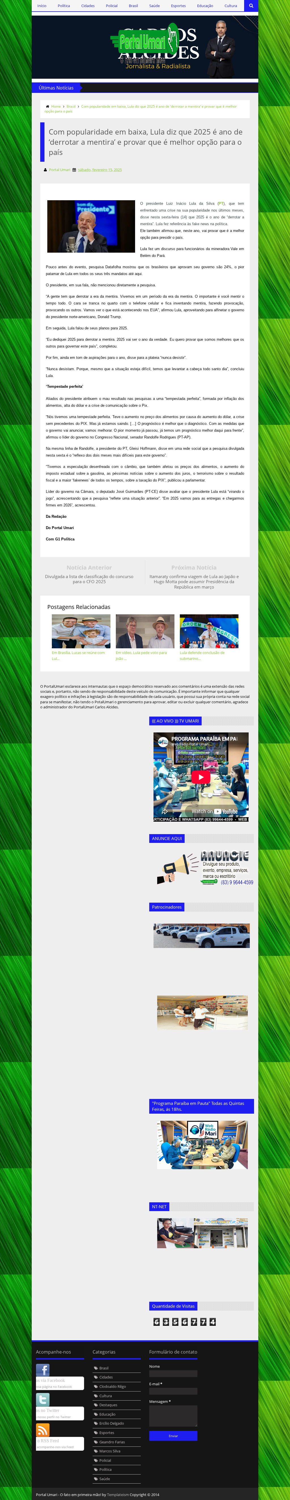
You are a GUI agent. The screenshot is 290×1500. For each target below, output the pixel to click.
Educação (205, 5)
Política (64, 5)
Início (41, 5)
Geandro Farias (112, 1441)
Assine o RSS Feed (41, 1440)
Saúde (154, 5)
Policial (112, 5)
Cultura (231, 5)
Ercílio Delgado (111, 1423)
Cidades (88, 5)
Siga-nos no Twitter (41, 1410)
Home (56, 106)
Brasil (133, 5)
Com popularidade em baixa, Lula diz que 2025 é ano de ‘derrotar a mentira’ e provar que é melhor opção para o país (140, 109)
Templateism (118, 1494)
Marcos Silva (109, 1451)
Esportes (178, 5)
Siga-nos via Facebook (44, 1380)
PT (221, 203)
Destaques (108, 1404)
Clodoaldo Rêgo (112, 1386)
